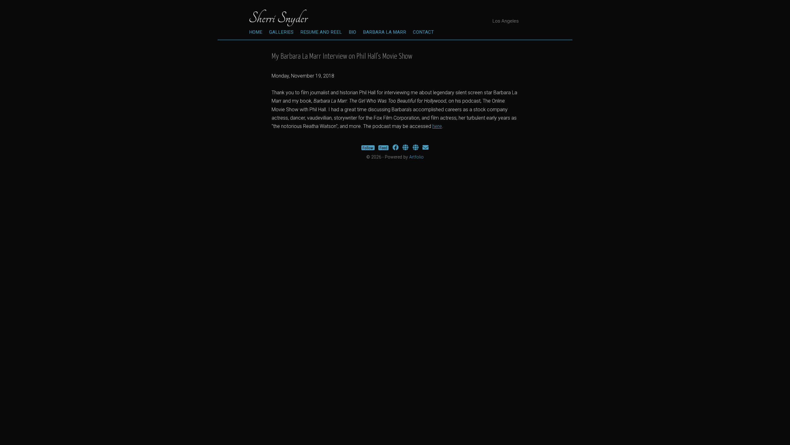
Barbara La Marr (384, 32)
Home (255, 32)
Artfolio (416, 157)
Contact (423, 32)
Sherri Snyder (277, 18)
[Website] (405, 147)
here (437, 126)
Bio (352, 32)
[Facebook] (396, 147)
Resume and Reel (321, 32)
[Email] (425, 147)
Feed (383, 147)
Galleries (281, 32)
